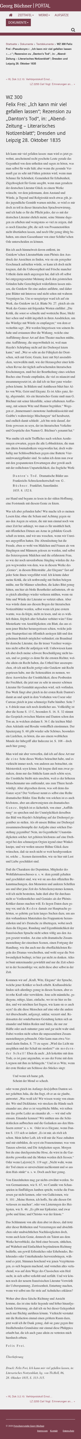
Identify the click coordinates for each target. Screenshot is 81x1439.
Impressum (42, 1430)
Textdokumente (45, 44)
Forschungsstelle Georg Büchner (29, 1425)
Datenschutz (68, 1430)
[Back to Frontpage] (25, 5)
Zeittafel (25, 15)
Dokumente (17, 22)
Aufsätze (62, 15)
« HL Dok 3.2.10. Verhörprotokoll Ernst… (29, 79)
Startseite (11, 44)
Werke (43, 15)
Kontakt (54, 1430)
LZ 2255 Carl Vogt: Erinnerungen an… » (52, 84)
